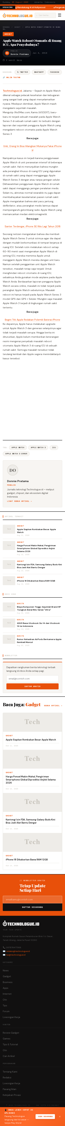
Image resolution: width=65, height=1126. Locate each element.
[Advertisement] (32, 399)
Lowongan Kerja (11, 1017)
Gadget (17, 27)
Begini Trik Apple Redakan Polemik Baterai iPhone (32, 319)
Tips (5, 1005)
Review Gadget (11, 1032)
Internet (7, 993)
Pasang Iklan (9, 1089)
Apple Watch (18, 447)
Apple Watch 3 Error (16, 453)
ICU (54, 447)
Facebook (54, 72)
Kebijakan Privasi (12, 1095)
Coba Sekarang (45, 1116)
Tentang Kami (10, 1071)
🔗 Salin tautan (11, 77)
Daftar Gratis (32, 686)
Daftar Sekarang (32, 907)
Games (6, 1038)
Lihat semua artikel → (19, 501)
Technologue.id (12, 90)
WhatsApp (39, 72)
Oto (5, 999)
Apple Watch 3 (38, 447)
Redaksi (7, 1077)
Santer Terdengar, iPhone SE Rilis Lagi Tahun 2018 (32, 226)
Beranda (6, 27)
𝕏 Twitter (22, 72)
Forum (6, 1011)
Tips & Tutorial (10, 1044)
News (6, 970)
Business (7, 982)
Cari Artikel (9, 1056)
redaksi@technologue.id (18, 951)
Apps (5, 988)
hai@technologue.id (15, 954)
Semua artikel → (53, 705)
